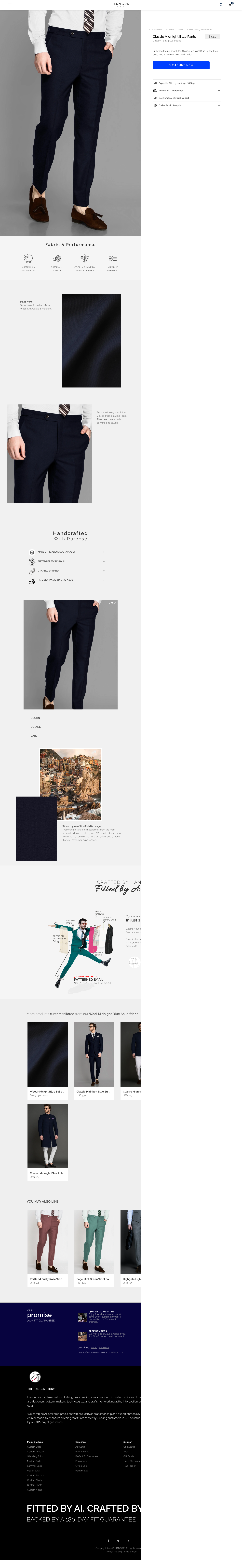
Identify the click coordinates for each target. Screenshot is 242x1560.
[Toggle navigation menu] (8, 5)
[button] (70, 123)
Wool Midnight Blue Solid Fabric (50, 1091)
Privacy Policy (113, 1551)
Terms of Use (129, 1551)
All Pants (170, 29)
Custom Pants (155, 29)
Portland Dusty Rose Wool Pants (50, 1279)
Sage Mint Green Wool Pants (95, 1279)
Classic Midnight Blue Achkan (48, 1173)
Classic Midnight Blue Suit (93, 1091)
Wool (180, 29)
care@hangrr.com (115, 1352)
